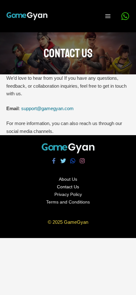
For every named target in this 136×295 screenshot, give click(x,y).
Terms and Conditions (68, 202)
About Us (68, 179)
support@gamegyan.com (47, 108)
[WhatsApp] (125, 16)
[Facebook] (54, 161)
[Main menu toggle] (107, 16)
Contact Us (68, 187)
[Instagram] (82, 161)
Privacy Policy (68, 194)
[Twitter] (63, 161)
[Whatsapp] (73, 161)
